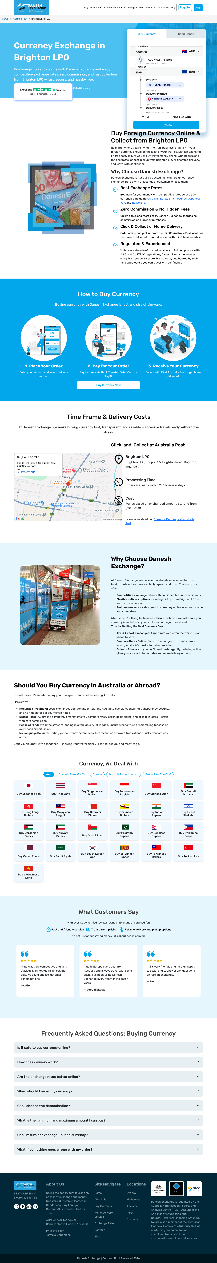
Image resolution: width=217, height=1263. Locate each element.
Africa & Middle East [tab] (158, 774)
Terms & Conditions (58, 1234)
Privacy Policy (55, 1230)
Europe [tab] (97, 774)
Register (185, 7)
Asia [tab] (49, 774)
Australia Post (20, 19)
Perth (130, 1212)
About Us (150, 7)
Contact (99, 1230)
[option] (45, 971)
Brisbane (132, 1219)
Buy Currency (91, 7)
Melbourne (133, 1199)
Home (5, 19)
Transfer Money (111, 7)
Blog (173, 7)
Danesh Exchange (89, 1258)
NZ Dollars (138, 202)
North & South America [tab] (123, 774)
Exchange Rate (132, 7)
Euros (163, 198)
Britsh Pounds (178, 198)
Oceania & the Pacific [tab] (72, 774)
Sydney (131, 1192)
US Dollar (153, 198)
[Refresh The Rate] (141, 60)
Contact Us (163, 7)
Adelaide (132, 1206)
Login (198, 7)
